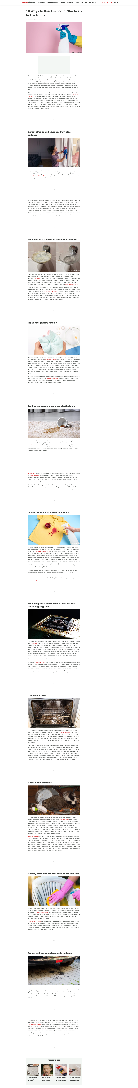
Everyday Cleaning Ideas (43, 551)
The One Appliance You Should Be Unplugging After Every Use (75, 1080)
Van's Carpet (31, 473)
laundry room (36, 580)
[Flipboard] (105, 2)
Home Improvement (53, 2)
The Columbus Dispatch (35, 1024)
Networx (46, 78)
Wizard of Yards (64, 820)
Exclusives (41, 2)
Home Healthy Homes (34, 922)
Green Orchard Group (42, 913)
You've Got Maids (66, 732)
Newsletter (115, 2)
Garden (63, 2)
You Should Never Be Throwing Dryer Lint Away (32, 1079)
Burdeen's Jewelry (50, 360)
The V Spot (33, 643)
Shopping (84, 2)
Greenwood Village (33, 836)
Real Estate (92, 2)
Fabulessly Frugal (40, 662)
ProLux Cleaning (34, 475)
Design (77, 2)
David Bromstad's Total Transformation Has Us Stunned (47, 1079)
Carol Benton (30, 19)
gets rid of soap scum (71, 284)
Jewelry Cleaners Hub (52, 378)
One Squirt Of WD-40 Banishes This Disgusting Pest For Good (61, 1080)
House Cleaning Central (50, 291)
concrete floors (72, 988)
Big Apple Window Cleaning (40, 176)
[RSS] (107, 2)
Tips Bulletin (37, 278)
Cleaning (70, 2)
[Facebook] (102, 2)
